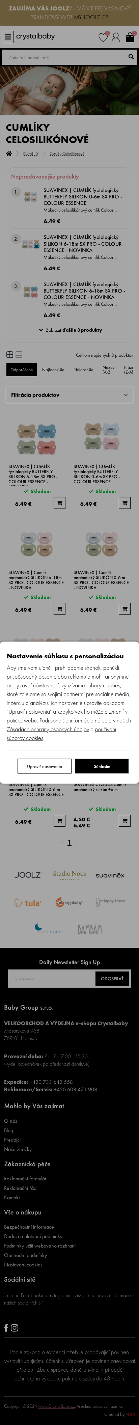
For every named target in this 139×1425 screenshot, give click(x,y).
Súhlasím (102, 766)
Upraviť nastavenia (44, 766)
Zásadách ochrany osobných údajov (48, 729)
